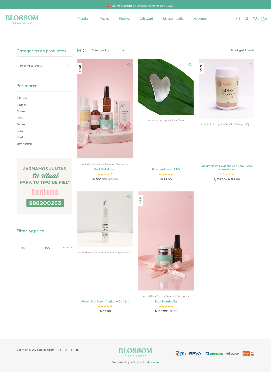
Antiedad (110, 164)
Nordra (21, 137)
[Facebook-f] (71, 350)
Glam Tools (178, 120)
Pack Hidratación (166, 301)
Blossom (22, 111)
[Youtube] (77, 350)
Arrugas (122, 164)
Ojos (249, 124)
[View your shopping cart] (263, 18)
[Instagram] (65, 350)
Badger (21, 105)
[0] (255, 18)
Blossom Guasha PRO (166, 169)
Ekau (20, 118)
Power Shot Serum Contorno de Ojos (105, 301)
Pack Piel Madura (105, 169)
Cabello (228, 124)
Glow (20, 131)
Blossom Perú (46, 349)
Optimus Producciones (146, 362)
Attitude (22, 98)
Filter (66, 247)
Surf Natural (24, 144)
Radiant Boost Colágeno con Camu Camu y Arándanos (226, 167)
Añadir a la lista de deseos (129, 65)
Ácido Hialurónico (92, 164)
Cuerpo (239, 124)
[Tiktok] (60, 350)
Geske (21, 124)
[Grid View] (79, 50)
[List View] (84, 50)
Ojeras (128, 252)
